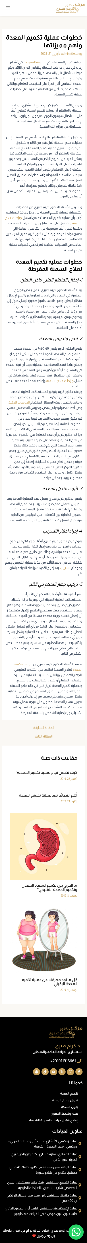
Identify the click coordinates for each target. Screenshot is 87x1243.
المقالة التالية (43, 736)
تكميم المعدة (69, 1093)
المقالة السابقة (43, 727)
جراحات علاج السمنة (60, 381)
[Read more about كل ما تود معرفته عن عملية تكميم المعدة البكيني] (43, 940)
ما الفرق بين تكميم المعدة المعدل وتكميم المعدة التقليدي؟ (49, 887)
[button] (7, 7)
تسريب (65, 568)
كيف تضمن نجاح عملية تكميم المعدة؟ (47, 772)
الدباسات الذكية (19, 402)
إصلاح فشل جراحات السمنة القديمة (53, 1120)
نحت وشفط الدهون (64, 1113)
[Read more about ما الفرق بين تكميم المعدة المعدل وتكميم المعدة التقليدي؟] (43, 846)
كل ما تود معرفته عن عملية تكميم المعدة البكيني (49, 981)
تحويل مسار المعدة (65, 1100)
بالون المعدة (69, 1107)
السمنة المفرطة (35, 62)
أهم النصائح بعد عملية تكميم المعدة (48, 795)
